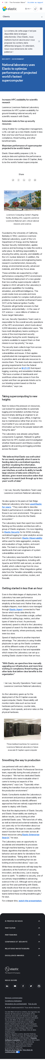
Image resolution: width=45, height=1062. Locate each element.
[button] (39, 41)
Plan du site (32, 1004)
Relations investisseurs (17, 949)
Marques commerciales (13, 998)
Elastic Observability (32, 538)
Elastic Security (12, 532)
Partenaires (11, 935)
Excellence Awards (14, 955)
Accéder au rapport (35, 2)
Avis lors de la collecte (13, 1050)
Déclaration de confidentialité (16, 1004)
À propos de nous (14, 921)
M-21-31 (25, 368)
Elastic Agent (16, 609)
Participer (10, 928)
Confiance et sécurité (16, 942)
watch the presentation (30, 900)
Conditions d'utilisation (13, 1001)
